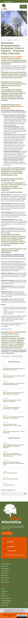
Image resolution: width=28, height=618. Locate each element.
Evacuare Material (5, 582)
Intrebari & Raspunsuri (6, 598)
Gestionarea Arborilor (6, 356)
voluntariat (12, 224)
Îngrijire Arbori (4, 566)
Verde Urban (3, 40)
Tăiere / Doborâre (5, 570)
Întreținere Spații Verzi (6, 563)
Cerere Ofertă (4, 591)
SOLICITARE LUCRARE (6, 533)
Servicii (13, 332)
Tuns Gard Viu (4, 573)
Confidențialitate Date (6, 600)
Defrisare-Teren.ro (8, 611)
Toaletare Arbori (4, 568)
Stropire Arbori (4, 575)
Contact (3, 589)
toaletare (3, 294)
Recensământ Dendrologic (17, 356)
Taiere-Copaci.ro (20, 609)
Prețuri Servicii (4, 595)
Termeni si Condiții (5, 602)
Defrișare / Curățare (5, 577)
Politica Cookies (4, 605)
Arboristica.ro (14, 609)
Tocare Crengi (4, 580)
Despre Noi (3, 593)
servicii (10, 351)
